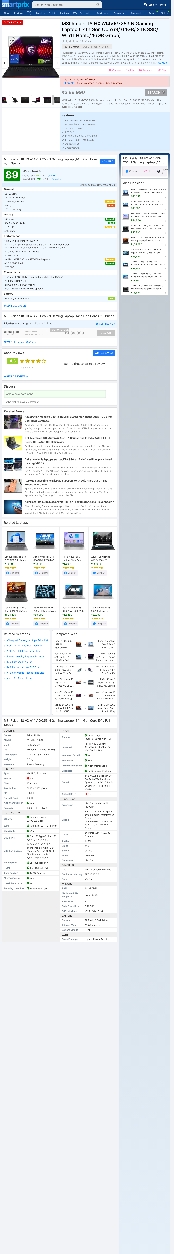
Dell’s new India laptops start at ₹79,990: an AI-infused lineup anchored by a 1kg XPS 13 (68, 461)
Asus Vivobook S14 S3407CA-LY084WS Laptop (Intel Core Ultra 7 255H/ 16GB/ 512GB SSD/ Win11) (44, 558)
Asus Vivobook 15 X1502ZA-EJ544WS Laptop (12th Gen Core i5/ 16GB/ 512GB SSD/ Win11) (73, 609)
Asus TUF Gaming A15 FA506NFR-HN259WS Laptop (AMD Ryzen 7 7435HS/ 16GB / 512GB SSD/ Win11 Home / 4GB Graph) (101, 558)
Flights (164, 13)
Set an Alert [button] (69, 83)
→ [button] (20, 342)
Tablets (52, 13)
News (7, 13)
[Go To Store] (11, 333)
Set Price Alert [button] (107, 323)
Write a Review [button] (104, 353)
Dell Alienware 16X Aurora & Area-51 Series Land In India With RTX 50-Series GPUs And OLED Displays (68, 440)
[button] (59, 306)
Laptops (64, 13)
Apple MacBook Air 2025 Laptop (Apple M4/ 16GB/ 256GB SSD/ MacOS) (44, 609)
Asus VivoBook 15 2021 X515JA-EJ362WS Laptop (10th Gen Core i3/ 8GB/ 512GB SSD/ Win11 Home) (101, 609)
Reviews (18, 13)
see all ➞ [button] (52, 175)
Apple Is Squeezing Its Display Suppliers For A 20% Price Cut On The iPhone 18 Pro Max (66, 482)
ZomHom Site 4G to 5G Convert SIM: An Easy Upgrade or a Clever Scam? (69, 502)
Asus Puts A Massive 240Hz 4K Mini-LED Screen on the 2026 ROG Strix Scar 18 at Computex (68, 418)
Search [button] (154, 92)
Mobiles (40, 13)
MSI (107, 46)
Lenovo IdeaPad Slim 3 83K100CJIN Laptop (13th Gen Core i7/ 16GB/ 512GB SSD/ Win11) (16, 558)
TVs (75, 13)
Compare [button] (107, 161)
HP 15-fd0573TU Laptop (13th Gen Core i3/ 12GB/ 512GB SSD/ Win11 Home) (73, 558)
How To (29, 13)
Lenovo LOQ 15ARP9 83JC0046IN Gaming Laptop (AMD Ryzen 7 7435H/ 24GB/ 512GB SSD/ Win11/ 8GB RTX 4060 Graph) (16, 609)
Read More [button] (162, 62)
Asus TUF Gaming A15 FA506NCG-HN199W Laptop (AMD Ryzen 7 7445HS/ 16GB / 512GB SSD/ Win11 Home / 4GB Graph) (148, 287)
